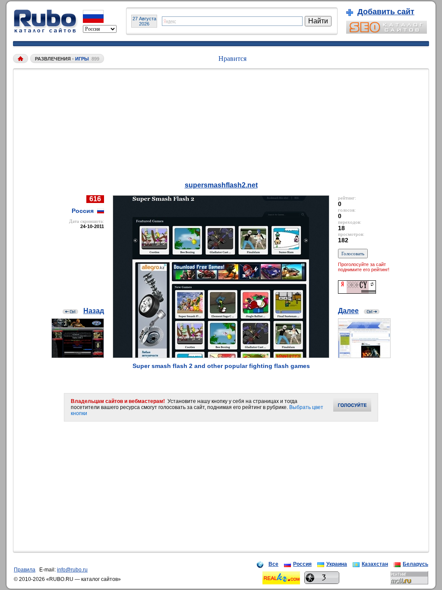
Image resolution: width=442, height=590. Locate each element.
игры (82, 58)
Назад (93, 310)
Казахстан (375, 564)
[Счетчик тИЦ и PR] (357, 291)
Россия (302, 564)
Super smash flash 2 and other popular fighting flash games (221, 365)
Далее (348, 310)
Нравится (232, 58)
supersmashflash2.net (221, 185)
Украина (336, 564)
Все (273, 564)
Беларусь (415, 564)
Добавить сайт (385, 11)
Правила (24, 570)
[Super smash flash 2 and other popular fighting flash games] (221, 355)
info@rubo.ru (72, 570)
